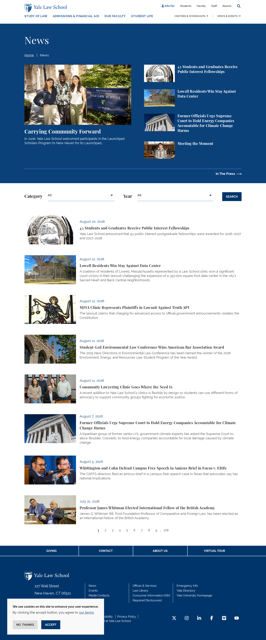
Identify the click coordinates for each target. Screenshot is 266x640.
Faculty (201, 6)
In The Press (225, 174)
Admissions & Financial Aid (76, 16)
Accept (50, 624)
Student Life (142, 16)
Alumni (226, 6)
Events (93, 590)
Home (29, 55)
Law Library (140, 590)
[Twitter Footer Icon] (174, 618)
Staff (214, 6)
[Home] (46, 8)
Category (33, 196)
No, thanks (25, 624)
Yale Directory (186, 590)
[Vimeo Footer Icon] (224, 618)
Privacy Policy (126, 616)
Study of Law (35, 16)
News (44, 55)
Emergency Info (187, 585)
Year (127, 196)
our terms (86, 612)
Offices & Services (145, 585)
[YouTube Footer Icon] (236, 618)
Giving (51, 551)
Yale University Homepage (194, 595)
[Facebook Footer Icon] (211, 618)
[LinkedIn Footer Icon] (199, 618)
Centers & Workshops (190, 16)
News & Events (227, 16)
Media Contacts (99, 595)
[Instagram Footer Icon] (186, 618)
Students (185, 6)
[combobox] (81, 196)
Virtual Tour (214, 551)
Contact (106, 551)
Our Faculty (115, 16)
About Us (160, 551)
